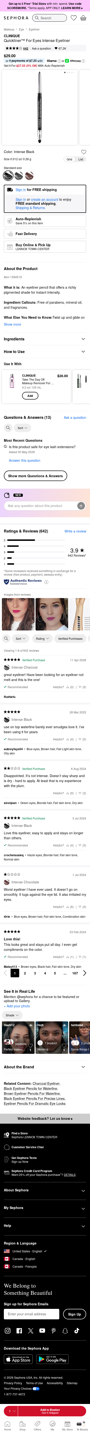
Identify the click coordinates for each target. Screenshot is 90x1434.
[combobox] (49, 18)
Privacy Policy (13, 1383)
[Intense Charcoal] (18, 175)
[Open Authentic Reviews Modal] (46, 581)
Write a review (75, 531)
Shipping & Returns (30, 207)
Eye (21, 29)
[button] (59, 61)
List (80, 159)
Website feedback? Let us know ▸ (45, 1118)
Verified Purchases (70, 638)
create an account (44, 199)
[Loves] (73, 17)
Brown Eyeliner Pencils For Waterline (32, 1093)
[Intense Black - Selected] (8, 175)
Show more (12, 324)
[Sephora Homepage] (16, 17)
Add (30, 396)
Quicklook (12, 386)
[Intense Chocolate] (29, 175)
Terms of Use (34, 1383)
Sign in (21, 199)
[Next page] (84, 973)
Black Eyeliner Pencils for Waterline (30, 1088)
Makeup (9, 29)
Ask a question (41, 48)
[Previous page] (5, 973)
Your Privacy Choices (18, 1388)
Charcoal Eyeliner (46, 1083)
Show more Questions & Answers (35, 475)
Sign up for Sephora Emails (26, 1304)
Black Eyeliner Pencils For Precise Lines (34, 1098)
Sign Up (74, 1314)
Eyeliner (34, 29)
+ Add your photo (17, 1006)
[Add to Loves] (83, 152)
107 (75, 973)
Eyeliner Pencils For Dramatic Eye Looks (35, 1103)
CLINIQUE (12, 36)
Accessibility (55, 1383)
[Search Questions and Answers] (8, 428)
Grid (69, 159)
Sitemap (72, 1383)
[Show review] (18, 614)
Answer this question (24, 460)
